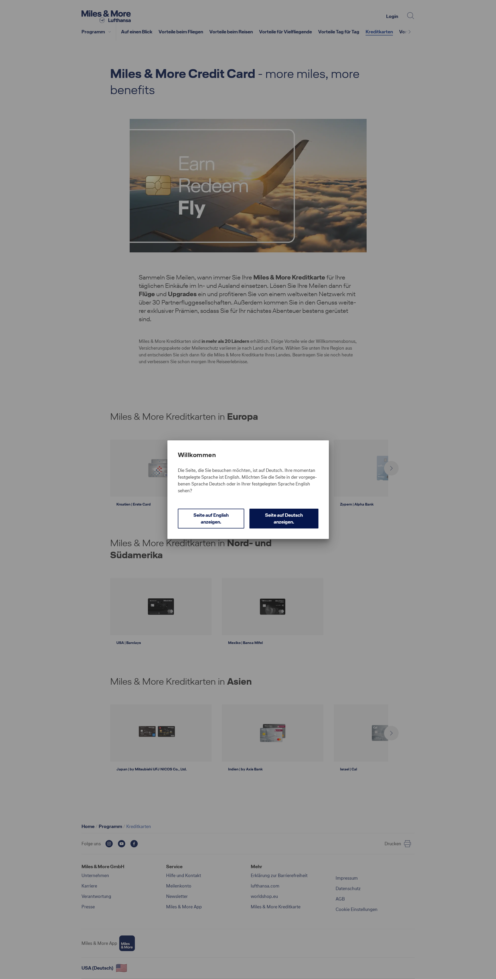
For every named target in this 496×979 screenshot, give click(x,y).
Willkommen (197, 455)
